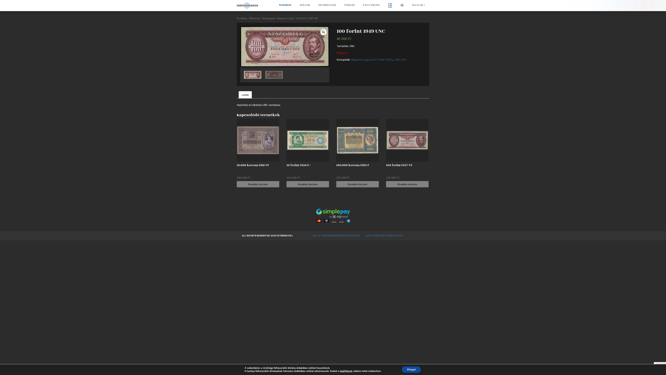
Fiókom (349, 5)
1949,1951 (400, 59)
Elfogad (411, 369)
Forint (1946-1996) (380, 59)
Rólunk (305, 5)
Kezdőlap (242, 18)
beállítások (346, 371)
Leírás (245, 95)
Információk (327, 5)
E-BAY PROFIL (371, 5)
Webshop (285, 5)
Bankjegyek (268, 18)
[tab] (245, 94)
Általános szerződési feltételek (336, 236)
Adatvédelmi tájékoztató (384, 236)
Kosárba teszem (258, 184)
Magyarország (285, 18)
